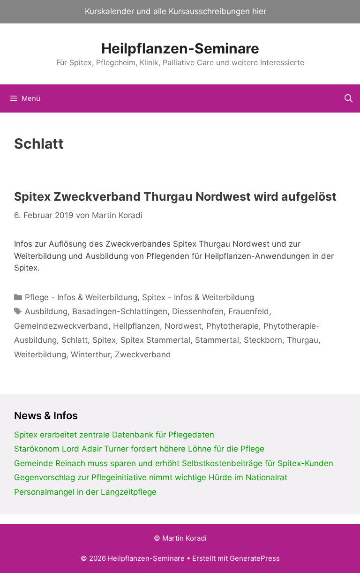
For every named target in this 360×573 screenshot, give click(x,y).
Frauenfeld (248, 311)
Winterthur (90, 354)
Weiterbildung (40, 354)
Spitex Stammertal (155, 340)
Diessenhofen (198, 311)
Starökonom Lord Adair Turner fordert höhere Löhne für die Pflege (139, 448)
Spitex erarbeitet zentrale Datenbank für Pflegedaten (114, 434)
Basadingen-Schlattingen (119, 311)
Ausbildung (46, 311)
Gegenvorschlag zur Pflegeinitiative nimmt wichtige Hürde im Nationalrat (150, 477)
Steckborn (263, 340)
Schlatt (74, 340)
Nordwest (183, 326)
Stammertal (217, 340)
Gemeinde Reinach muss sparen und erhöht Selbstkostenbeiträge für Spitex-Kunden (173, 463)
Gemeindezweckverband (61, 326)
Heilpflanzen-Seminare (180, 48)
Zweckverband (143, 354)
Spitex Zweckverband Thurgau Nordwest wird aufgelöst (175, 196)
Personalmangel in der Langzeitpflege (85, 492)
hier (259, 11)
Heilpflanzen (136, 326)
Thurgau (302, 340)
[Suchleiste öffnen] (348, 98)
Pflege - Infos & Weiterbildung (81, 297)
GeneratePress (255, 558)
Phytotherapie (232, 326)
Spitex (104, 340)
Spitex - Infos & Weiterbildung (198, 297)
